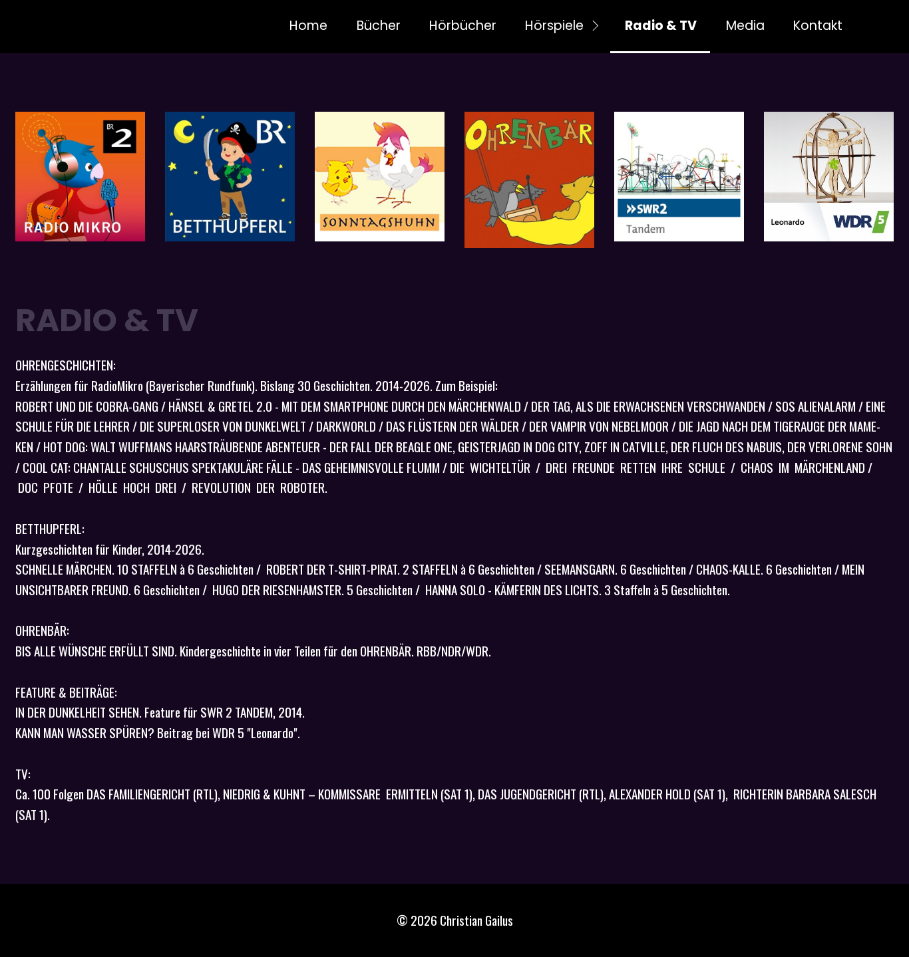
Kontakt (817, 26)
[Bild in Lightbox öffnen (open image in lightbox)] (80, 176)
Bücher (379, 26)
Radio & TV (661, 26)
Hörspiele (554, 26)
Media (745, 26)
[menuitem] (308, 26)
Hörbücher (462, 26)
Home (308, 26)
